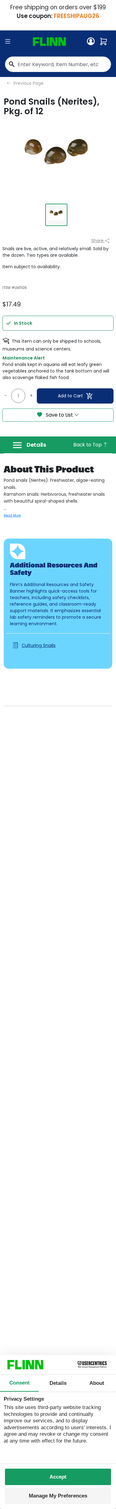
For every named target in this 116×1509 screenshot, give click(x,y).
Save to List (59, 414)
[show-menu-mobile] (8, 41)
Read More (12, 515)
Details (36, 445)
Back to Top (88, 444)
